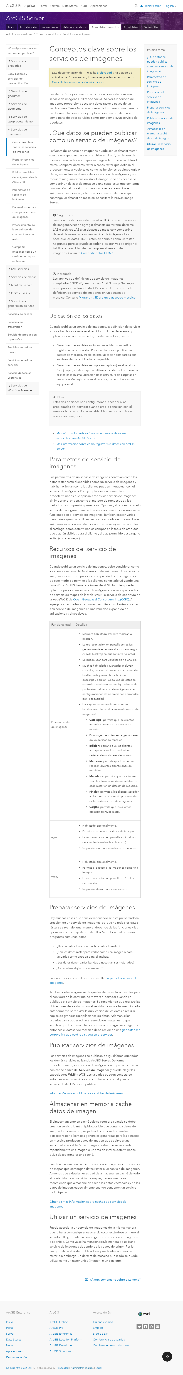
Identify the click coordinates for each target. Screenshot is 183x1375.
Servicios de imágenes (77, 34)
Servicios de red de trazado (20, 350)
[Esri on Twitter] (139, 1326)
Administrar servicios (105, 27)
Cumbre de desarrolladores (111, 1345)
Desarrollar (151, 27)
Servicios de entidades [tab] (17, 63)
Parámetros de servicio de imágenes (21, 194)
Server (10, 1333)
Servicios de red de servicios (20, 362)
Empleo (98, 1327)
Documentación (16, 1357)
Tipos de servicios (47, 34)
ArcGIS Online (59, 1322)
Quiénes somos (103, 1322)
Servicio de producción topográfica (22, 337)
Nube (84, 6)
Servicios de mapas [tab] (23, 277)
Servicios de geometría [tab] (17, 106)
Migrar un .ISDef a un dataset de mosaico (107, 297)
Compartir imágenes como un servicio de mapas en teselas (24, 254)
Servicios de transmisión (15, 324)
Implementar (50, 27)
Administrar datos (74, 27)
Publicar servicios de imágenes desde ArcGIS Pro (24, 177)
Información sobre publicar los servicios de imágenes (86, 1093)
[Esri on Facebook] (145, 1326)
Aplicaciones (98, 6)
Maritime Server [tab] (21, 285)
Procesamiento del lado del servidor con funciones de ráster (24, 232)
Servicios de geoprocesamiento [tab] (20, 119)
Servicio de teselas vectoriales (19, 375)
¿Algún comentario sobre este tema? (115, 1279)
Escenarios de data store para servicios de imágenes (24, 212)
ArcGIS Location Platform (66, 1339)
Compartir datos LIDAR (97, 253)
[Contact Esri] (157, 1326)
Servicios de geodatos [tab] (17, 94)
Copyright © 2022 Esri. (19, 1367)
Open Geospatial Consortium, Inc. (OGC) (101, 599)
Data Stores (70, 6)
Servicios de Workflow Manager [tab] (20, 388)
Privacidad (63, 1367)
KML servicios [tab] (20, 269)
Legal (98, 1367)
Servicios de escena (20, 314)
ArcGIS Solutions (60, 1351)
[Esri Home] (144, 1314)
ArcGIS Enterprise (20, 5)
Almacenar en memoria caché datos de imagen (158, 133)
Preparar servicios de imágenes (23, 162)
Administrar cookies (82, 1367)
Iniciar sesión (153, 6)
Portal (43, 6)
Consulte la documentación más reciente (78, 82)
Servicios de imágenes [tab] (17, 132)
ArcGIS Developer (61, 1345)
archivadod (104, 72)
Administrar (131, 27)
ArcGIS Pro (56, 1327)
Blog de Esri (100, 1333)
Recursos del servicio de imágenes (155, 96)
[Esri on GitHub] (151, 1326)
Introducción (28, 27)
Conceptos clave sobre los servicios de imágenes (24, 147)
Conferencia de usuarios (109, 1339)
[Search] (136, 5)
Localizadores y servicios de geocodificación (18, 78)
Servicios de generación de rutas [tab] (21, 303)
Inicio (11, 27)
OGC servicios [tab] (20, 293)
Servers (55, 6)
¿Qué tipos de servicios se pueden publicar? (22, 51)
